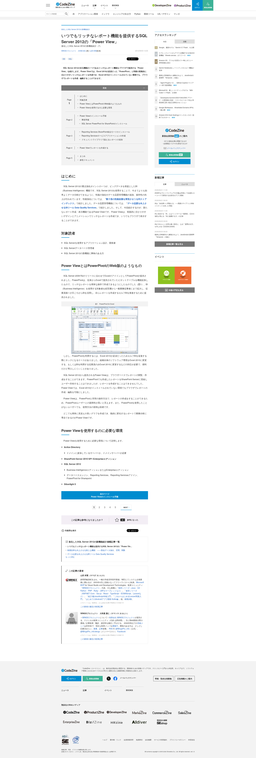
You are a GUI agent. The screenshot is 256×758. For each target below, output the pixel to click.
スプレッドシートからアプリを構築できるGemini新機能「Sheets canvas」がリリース (177, 54)
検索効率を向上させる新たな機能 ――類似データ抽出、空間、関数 (96, 550)
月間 (184, 41)
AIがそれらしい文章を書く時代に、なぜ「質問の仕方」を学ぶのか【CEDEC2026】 (175, 225)
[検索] (66, 14)
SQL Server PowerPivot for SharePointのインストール (104, 123)
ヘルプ (104, 740)
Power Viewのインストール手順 (93, 115)
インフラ (105, 13)
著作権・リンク (115, 740)
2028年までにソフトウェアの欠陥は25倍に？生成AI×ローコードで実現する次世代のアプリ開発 (175, 194)
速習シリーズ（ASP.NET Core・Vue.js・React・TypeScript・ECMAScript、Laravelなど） (110, 593)
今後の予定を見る (176, 290)
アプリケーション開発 (88, 13)
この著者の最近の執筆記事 (91, 606)
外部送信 (191, 740)
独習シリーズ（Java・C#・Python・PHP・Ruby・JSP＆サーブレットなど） (111, 589)
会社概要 (148, 740)
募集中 (115, 625)
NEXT (125, 507)
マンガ (177, 13)
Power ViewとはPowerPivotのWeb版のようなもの (101, 103)
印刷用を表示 (70, 530)
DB (64, 59)
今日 (164, 41)
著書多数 (128, 599)
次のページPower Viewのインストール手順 (104, 495)
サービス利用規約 (160, 740)
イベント (104, 5)
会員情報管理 (128, 740)
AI (74, 13)
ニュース (85, 5)
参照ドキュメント (87, 160)
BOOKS (115, 5)
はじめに (83, 96)
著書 (95, 628)
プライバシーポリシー (178, 740)
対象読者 (83, 99)
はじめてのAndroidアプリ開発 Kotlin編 (102, 599)
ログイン (176, 161)
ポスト (133, 59)
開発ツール (149, 13)
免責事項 (139, 740)
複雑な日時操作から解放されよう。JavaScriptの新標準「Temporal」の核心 (176, 76)
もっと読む (70, 556)
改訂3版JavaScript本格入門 (99, 596)
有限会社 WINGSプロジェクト (122, 617)
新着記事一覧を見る (174, 244)
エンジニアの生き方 (122, 13)
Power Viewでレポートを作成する (94, 147)
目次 (105, 87)
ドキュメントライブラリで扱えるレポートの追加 (102, 139)
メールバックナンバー (176, 148)
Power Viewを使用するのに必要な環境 (96, 107)
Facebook (121, 631)
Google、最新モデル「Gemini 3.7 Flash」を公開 (176, 47)
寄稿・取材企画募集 (163, 678)
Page (69, 119)
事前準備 (85, 119)
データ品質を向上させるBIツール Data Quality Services (90, 554)
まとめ (82, 156)
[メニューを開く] (48, 5)
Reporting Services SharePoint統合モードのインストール (106, 131)
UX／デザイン (163, 13)
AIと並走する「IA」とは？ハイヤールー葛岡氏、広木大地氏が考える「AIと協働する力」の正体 (174, 215)
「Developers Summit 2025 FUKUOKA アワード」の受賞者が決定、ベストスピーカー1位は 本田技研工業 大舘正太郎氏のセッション (176, 100)
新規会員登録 (175, 155)
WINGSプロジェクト (91, 588)
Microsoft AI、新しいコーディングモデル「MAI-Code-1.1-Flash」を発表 (176, 91)
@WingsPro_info (122, 628)
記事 (95, 5)
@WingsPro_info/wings (90, 631)
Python (137, 13)
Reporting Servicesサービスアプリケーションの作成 (104, 135)
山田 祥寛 (93, 51)
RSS (111, 628)
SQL (70, 59)
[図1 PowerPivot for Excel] (104, 329)
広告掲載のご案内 (184, 678)
